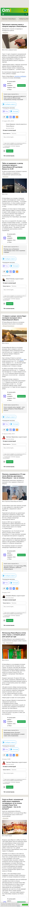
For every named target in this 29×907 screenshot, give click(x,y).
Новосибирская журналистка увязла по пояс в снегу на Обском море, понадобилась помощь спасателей (15, 98)
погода (21, 359)
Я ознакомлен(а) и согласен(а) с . (11, 146)
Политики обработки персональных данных (14, 144)
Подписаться (21, 85)
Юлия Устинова (10, 279)
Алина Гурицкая (10, 124)
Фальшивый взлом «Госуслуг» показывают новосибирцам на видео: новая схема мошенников (14, 734)
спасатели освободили (20, 76)
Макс (6, 111)
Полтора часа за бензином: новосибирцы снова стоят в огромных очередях (14, 250)
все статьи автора (10, 128)
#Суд (4, 643)
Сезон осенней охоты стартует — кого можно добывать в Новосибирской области (14, 408)
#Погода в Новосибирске (8, 326)
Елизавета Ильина (11, 595)
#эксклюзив (5, 176)
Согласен (25, 904)
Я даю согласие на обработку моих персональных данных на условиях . (14, 144)
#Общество (5, 32)
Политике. (18, 905)
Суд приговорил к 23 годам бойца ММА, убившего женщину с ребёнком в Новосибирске (15, 567)
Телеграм (15, 111)
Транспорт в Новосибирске (9, 18)
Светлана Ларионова (12, 437)
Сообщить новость (10, 104)
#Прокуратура (9, 643)
